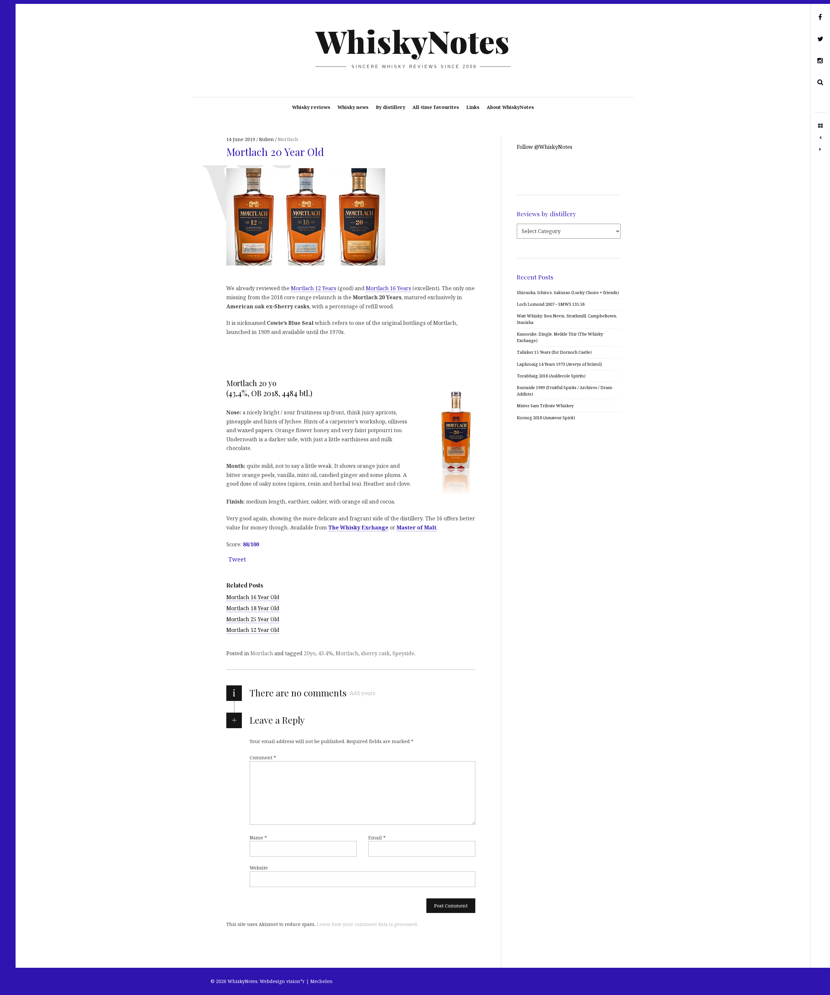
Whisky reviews (311, 107)
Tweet (237, 559)
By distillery (390, 107)
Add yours (362, 693)
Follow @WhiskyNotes (544, 146)
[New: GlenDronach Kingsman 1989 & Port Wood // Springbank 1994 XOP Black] (820, 149)
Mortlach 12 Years (313, 288)
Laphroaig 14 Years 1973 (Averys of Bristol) (559, 364)
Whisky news (353, 107)
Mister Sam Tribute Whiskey (545, 406)
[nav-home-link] (820, 126)
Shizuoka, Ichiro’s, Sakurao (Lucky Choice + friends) (568, 292)
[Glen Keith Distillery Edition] (820, 138)
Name (258, 838)
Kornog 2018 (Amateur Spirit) (546, 418)
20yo (309, 653)
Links (473, 107)
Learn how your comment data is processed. (367, 924)
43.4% (325, 653)
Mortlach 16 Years (388, 288)
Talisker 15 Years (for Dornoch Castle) (554, 352)
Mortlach (261, 653)
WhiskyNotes (412, 41)
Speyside (403, 653)
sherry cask (375, 653)
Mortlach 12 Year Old (252, 630)
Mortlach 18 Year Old (252, 608)
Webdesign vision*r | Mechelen (296, 981)
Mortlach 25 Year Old (252, 619)
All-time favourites (435, 107)
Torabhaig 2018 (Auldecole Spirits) (551, 376)
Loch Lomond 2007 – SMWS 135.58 (551, 304)
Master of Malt (416, 527)
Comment (263, 757)
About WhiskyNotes (510, 107)
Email (376, 838)
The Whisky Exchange (358, 527)
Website (259, 868)
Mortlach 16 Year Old (252, 597)
